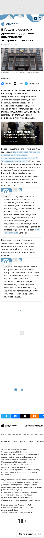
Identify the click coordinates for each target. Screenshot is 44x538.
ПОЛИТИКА (6, 434)
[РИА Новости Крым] (10, 24)
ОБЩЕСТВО (17, 434)
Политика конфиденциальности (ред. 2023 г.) (20, 469)
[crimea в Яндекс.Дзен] (25, 416)
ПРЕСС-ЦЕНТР (19, 442)
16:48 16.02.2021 (6, 45)
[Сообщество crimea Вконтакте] (15, 416)
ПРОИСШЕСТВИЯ (31, 434)
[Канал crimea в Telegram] (6, 416)
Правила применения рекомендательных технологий (19, 473)
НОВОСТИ (6, 442)
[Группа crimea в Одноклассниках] (34, 416)
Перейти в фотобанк (33, 73)
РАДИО (31, 442)
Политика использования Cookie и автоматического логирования (16, 466)
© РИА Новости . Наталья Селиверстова (13, 73)
